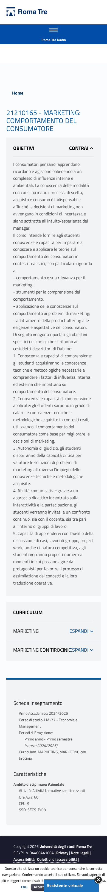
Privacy (62, 853)
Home (17, 93)
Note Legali (80, 853)
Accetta (40, 887)
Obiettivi (23, 148)
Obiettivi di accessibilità (57, 859)
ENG (24, 887)
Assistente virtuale (65, 885)
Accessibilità (24, 859)
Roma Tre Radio (53, 39)
